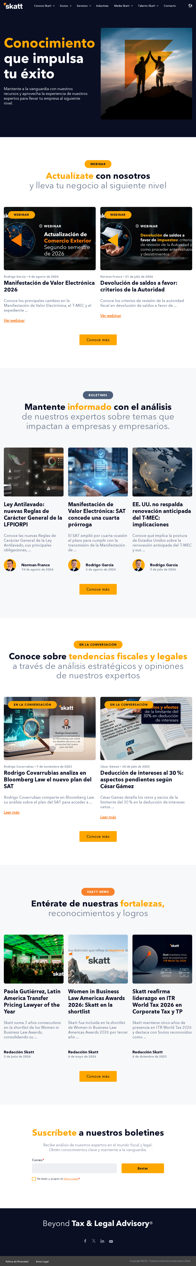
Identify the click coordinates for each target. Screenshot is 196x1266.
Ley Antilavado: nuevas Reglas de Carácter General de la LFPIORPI (33, 514)
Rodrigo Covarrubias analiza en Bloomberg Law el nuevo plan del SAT (47, 779)
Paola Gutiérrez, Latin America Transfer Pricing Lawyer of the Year (32, 1001)
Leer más (12, 812)
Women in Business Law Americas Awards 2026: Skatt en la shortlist (96, 1001)
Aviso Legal (71, 1178)
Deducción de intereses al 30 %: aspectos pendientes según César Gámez (142, 779)
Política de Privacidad (17, 1261)
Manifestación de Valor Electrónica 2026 (49, 286)
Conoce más (98, 339)
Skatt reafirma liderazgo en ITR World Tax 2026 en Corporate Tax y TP (157, 1001)
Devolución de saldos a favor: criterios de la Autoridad (138, 286)
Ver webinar (14, 320)
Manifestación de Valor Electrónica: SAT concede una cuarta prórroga (97, 514)
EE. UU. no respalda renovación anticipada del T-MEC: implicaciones (161, 514)
